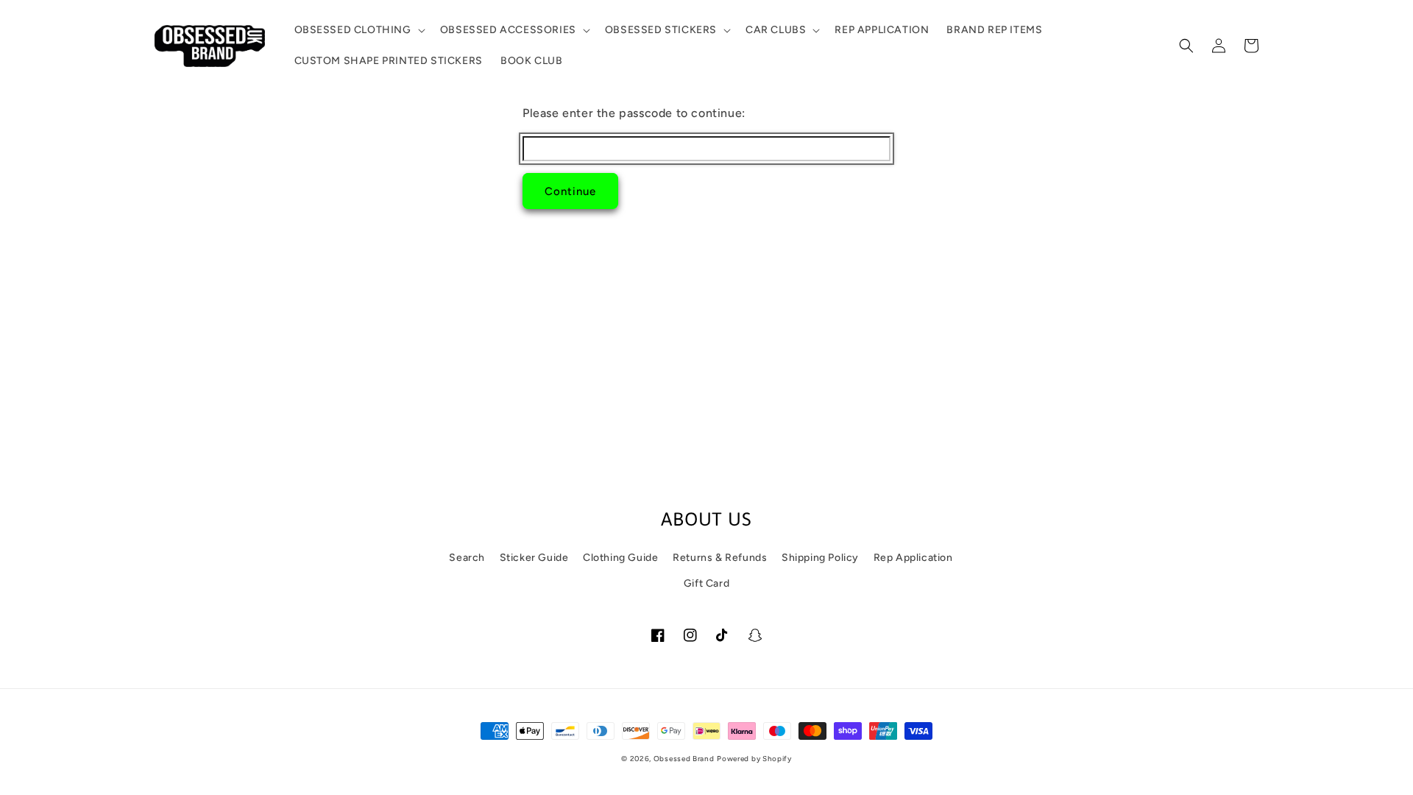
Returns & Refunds (720, 557)
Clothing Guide (620, 557)
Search (467, 557)
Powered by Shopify (754, 758)
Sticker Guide (534, 557)
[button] (358, 30)
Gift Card (706, 583)
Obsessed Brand (684, 758)
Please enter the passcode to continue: (634, 113)
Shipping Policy (820, 557)
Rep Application (913, 557)
